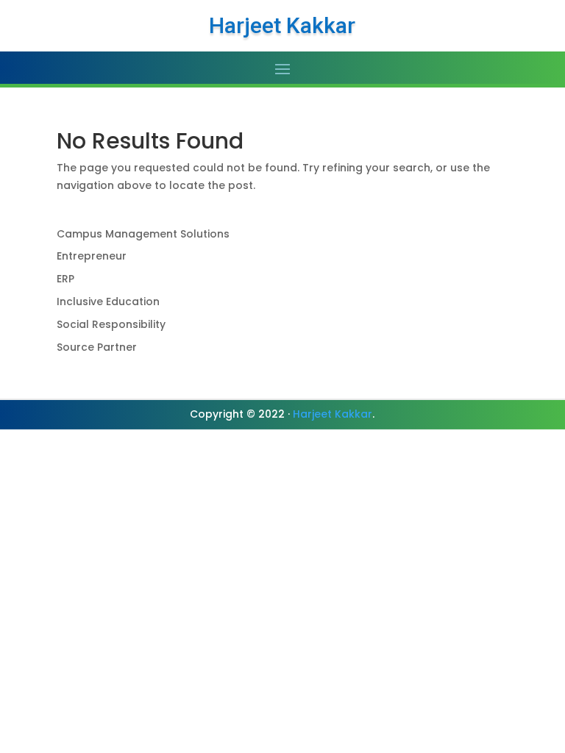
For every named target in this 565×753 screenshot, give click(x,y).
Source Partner (97, 347)
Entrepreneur (92, 256)
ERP (65, 278)
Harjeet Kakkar (332, 414)
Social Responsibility (111, 324)
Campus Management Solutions (143, 233)
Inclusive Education (108, 301)
